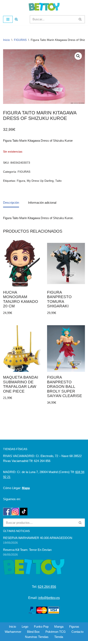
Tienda (58, 637)
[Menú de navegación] (8, 19)
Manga (58, 626)
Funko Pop (41, 626)
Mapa (26, 488)
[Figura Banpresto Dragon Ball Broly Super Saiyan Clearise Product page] (66, 348)
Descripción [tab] (11, 202)
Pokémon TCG (55, 631)
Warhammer (13, 631)
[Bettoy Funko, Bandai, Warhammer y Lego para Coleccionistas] (44, 7)
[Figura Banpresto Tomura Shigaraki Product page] (66, 263)
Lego (25, 626)
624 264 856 (47, 586)
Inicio (6, 39)
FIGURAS (20, 39)
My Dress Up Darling (40, 180)
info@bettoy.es (49, 598)
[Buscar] (16, 19)
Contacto (77, 631)
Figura (21, 180)
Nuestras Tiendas (37, 637)
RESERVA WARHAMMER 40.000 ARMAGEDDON (37, 538)
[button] (78, 56)
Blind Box (33, 631)
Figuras (74, 626)
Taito (58, 180)
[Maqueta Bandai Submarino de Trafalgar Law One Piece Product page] (22, 348)
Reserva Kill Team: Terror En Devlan (27, 549)
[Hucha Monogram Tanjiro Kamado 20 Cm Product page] (22, 263)
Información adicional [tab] (42, 202)
